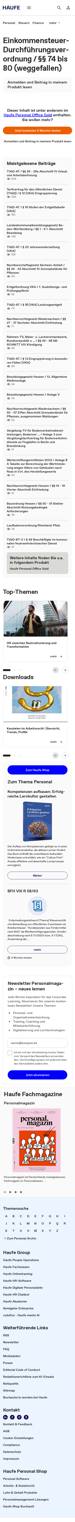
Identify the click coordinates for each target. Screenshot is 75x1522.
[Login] (68, 7)
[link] (9, 23)
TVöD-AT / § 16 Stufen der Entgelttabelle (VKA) (36, 209)
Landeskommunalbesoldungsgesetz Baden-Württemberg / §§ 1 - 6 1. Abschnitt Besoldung (35, 229)
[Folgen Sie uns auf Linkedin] (5, 1417)
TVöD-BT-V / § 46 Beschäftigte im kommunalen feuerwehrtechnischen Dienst (37, 541)
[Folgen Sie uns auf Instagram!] (19, 1417)
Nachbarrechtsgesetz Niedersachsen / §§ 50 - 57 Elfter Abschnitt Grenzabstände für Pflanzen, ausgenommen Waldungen (37, 412)
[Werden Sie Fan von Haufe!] (26, 1417)
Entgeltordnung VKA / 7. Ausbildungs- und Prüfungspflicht (37, 289)
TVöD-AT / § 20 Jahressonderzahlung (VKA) (33, 249)
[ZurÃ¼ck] (55, 670)
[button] (37, 130)
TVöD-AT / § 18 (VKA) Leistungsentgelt (34, 305)
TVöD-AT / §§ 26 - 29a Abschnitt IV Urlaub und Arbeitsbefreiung (37, 173)
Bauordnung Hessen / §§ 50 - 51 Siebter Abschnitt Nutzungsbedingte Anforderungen (35, 507)
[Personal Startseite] (12, 7)
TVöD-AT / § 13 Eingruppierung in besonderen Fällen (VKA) (37, 360)
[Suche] (59, 7)
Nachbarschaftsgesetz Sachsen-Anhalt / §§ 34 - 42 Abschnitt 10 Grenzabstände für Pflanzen (37, 269)
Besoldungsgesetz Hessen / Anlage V (33, 394)
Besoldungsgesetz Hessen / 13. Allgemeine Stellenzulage (37, 378)
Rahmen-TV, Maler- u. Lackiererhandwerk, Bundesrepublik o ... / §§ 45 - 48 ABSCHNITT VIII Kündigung (37, 340)
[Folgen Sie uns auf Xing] (12, 1417)
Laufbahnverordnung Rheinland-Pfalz (33, 525)
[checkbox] (10, 1053)
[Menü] (29, 7)
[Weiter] (65, 670)
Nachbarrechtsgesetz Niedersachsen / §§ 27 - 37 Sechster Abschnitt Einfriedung (36, 321)
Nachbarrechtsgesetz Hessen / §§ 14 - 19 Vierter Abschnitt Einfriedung (36, 487)
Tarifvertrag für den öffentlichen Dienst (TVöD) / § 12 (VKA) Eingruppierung (34, 191)
